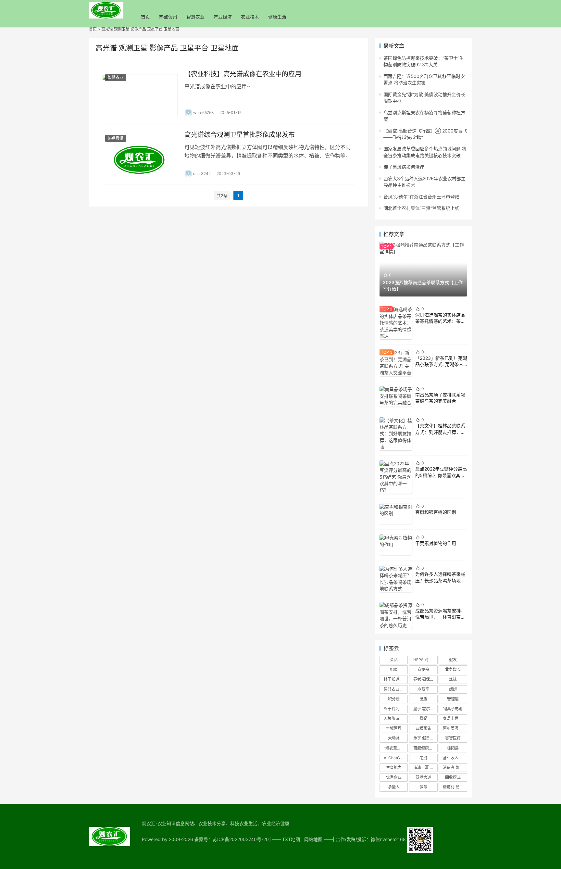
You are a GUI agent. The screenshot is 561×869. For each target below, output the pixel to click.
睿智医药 (453, 738)
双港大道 (423, 777)
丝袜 (453, 679)
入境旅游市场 (395, 718)
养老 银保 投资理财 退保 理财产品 (425, 679)
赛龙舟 (423, 669)
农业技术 (250, 16)
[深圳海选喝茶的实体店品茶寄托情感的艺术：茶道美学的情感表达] (396, 322)
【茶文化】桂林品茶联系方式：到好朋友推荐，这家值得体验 (440, 432)
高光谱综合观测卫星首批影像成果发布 (239, 135)
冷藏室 (423, 689)
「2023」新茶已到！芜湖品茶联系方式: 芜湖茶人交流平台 (441, 364)
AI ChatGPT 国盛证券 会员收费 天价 (396, 757)
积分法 (394, 699)
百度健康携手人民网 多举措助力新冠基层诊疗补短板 (425, 748)
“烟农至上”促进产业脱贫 (396, 748)
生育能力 (394, 767)
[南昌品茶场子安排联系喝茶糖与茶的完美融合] (396, 396)
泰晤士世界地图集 (455, 718)
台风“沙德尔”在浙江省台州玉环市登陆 (421, 196)
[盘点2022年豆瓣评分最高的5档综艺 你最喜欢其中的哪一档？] (396, 477)
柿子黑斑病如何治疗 (403, 167)
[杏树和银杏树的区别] (396, 514)
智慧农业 (195, 16)
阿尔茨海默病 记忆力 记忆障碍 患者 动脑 (455, 728)
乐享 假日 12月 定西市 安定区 (425, 738)
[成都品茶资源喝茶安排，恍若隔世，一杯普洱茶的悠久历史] (396, 615)
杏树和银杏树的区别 (435, 512)
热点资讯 (168, 16)
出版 (423, 699)
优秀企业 (394, 777)
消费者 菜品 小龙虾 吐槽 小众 (455, 767)
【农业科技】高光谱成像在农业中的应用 (242, 74)
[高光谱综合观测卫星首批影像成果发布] (140, 153)
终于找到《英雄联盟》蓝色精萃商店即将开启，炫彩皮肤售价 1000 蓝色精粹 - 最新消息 (396, 708)
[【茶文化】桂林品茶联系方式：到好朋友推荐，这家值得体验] (396, 433)
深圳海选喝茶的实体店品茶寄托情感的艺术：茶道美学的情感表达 (440, 321)
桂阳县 (453, 748)
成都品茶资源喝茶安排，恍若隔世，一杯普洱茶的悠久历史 (440, 617)
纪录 (394, 669)
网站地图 (313, 839)
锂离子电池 (453, 708)
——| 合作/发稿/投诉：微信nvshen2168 (365, 839)
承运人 (394, 787)
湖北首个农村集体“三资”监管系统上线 (421, 208)
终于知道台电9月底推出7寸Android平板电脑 (396, 679)
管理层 (453, 699)
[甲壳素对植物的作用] (396, 545)
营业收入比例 (454, 757)
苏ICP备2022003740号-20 (241, 839)
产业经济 (223, 16)
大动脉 (394, 738)
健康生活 (277, 16)
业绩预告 (423, 728)
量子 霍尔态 (423, 708)
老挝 (423, 757)
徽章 (423, 787)
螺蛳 (453, 689)
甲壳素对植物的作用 (435, 543)
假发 (453, 659)
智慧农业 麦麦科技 (396, 689)
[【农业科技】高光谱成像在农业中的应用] (140, 93)
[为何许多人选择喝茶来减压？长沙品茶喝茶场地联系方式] (396, 579)
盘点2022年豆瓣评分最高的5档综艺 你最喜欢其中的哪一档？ (441, 475)
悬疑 (423, 718)
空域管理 (394, 728)
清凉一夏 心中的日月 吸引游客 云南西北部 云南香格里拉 (425, 767)
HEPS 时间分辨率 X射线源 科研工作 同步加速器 (425, 659)
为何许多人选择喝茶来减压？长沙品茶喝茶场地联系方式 (440, 580)
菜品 (394, 659)
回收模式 (453, 777)
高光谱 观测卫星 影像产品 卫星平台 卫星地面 (140, 29)
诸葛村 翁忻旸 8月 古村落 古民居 (455, 787)
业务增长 (453, 669)
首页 (145, 16)
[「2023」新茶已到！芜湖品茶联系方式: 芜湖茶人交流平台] (396, 362)
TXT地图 (291, 839)
